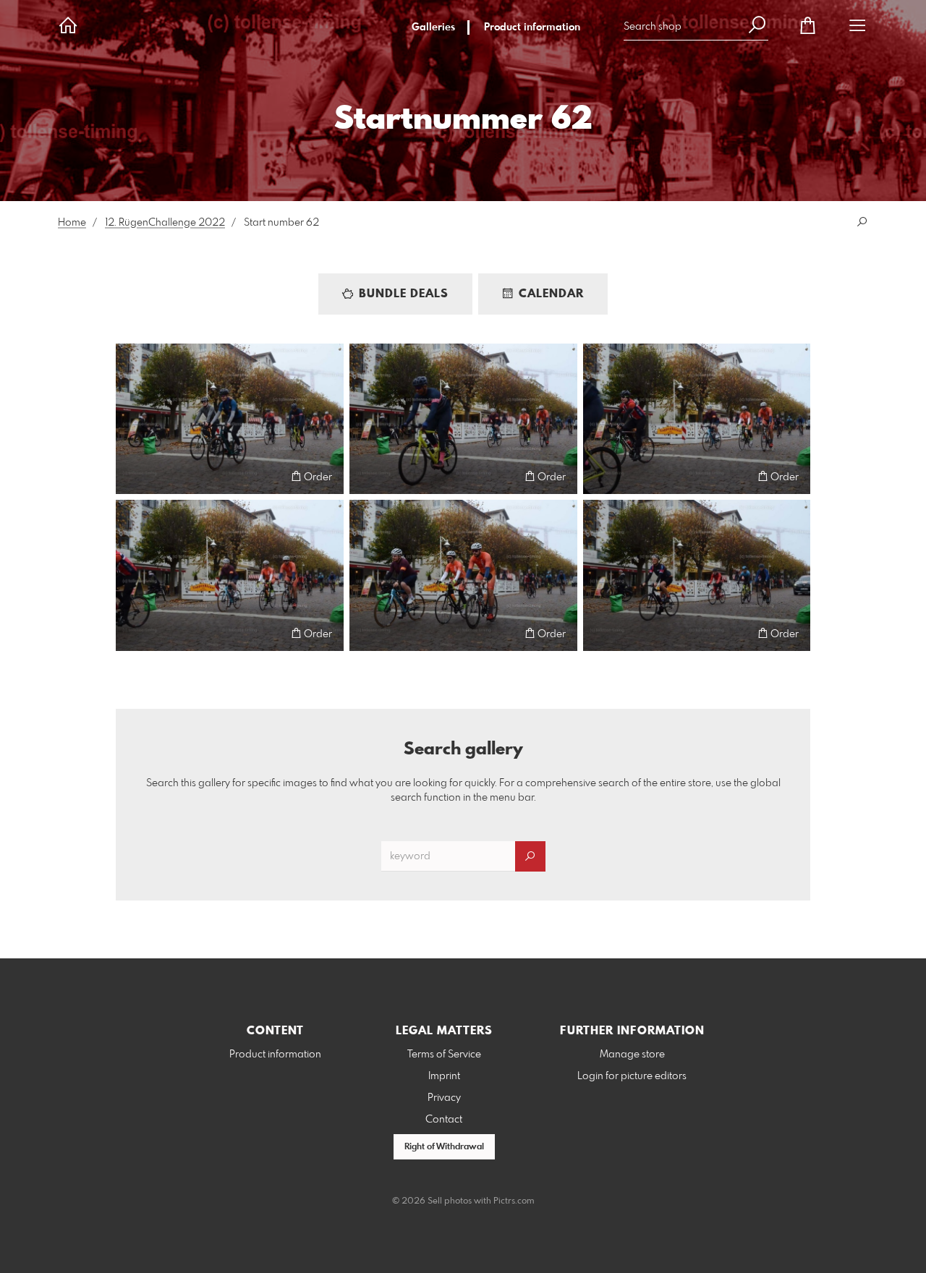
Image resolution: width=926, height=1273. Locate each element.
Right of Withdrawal (444, 1147)
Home (72, 223)
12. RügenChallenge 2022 (165, 223)
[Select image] (133, 476)
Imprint (444, 1076)
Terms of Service (444, 1055)
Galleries (433, 27)
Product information (532, 27)
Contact (443, 1120)
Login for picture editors (632, 1076)
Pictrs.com (514, 1201)
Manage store (632, 1055)
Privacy (444, 1098)
